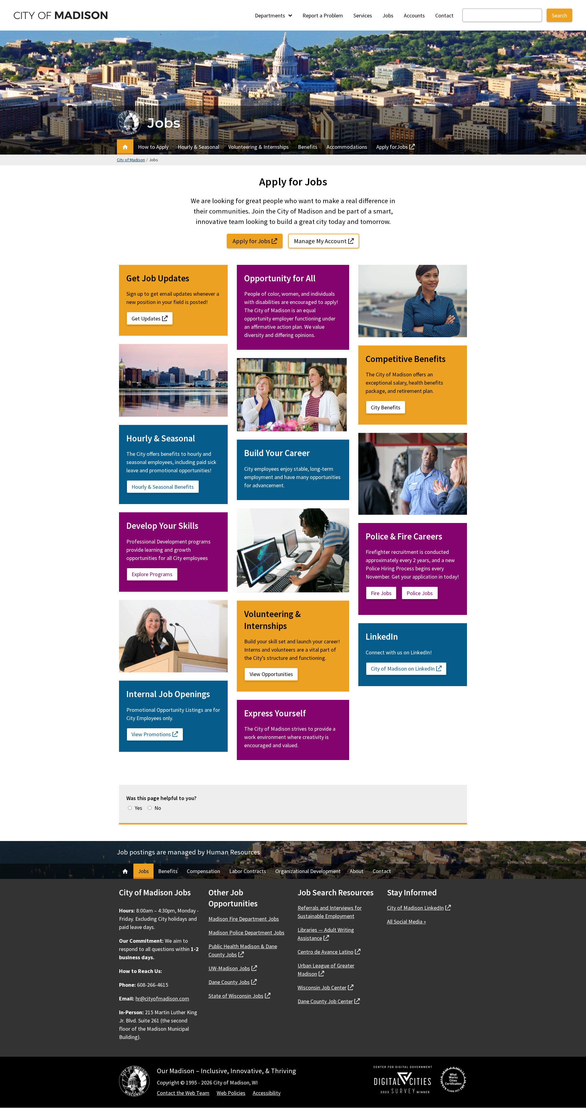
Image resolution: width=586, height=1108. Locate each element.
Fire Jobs (381, 593)
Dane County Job (329, 1001)
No (157, 807)
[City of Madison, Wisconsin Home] (134, 1082)
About (357, 871)
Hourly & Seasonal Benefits (163, 486)
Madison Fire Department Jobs (243, 918)
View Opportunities (271, 674)
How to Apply (153, 146)
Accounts (414, 15)
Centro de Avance (329, 951)
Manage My (327, 241)
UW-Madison (232, 968)
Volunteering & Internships (258, 146)
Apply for (392, 148)
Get (152, 318)
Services (362, 15)
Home (125, 147)
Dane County (232, 981)
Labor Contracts (247, 871)
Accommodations (347, 146)
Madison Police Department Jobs (246, 932)
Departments (270, 15)
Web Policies (231, 1092)
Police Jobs (420, 593)
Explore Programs (152, 574)
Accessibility (266, 1092)
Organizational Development (308, 871)
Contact (444, 15)
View (157, 734)
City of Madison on (409, 668)
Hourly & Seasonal (198, 146)
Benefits (307, 146)
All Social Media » (406, 921)
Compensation (203, 871)
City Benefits (385, 407)
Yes (138, 807)
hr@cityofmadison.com (162, 998)
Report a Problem (322, 15)
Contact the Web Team (183, 1092)
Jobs (387, 15)
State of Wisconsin (239, 995)
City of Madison (131, 160)
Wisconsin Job (325, 987)
